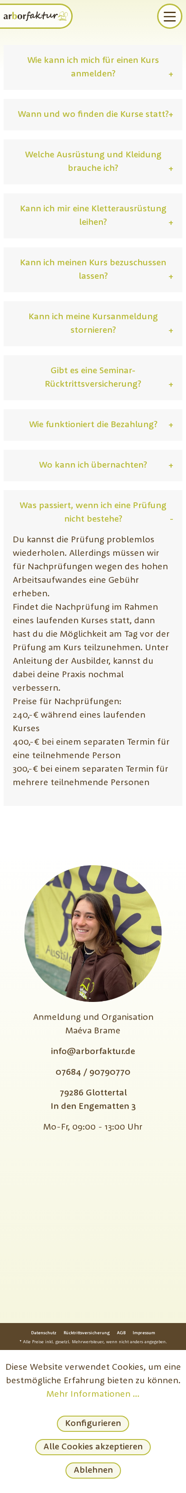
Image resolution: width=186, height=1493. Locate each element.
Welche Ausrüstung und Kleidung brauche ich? (99, 162)
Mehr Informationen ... (93, 1394)
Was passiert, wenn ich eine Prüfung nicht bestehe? (96, 512)
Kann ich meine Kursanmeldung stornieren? (100, 324)
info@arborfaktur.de (93, 1051)
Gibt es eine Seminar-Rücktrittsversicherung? (109, 378)
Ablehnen (93, 1470)
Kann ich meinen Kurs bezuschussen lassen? (96, 270)
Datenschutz (43, 1333)
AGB (121, 1333)
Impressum (144, 1333)
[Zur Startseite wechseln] (35, 16)
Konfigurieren (93, 1423)
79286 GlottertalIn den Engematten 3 (93, 1100)
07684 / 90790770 (93, 1072)
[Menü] (169, 16)
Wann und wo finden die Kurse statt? (95, 114)
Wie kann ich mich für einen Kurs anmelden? (100, 67)
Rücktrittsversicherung (87, 1333)
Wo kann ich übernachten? (106, 465)
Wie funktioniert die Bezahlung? (101, 424)
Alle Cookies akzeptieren (93, 1447)
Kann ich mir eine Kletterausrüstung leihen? (96, 216)
